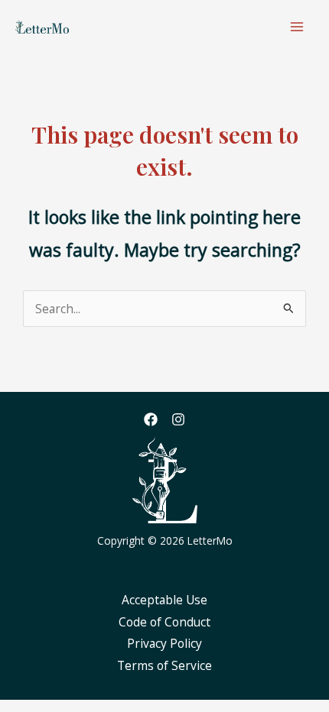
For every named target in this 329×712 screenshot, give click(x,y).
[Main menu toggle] (297, 26)
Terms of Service (164, 665)
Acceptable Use (164, 599)
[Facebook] (151, 419)
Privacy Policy (164, 643)
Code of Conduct (164, 621)
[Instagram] (178, 419)
